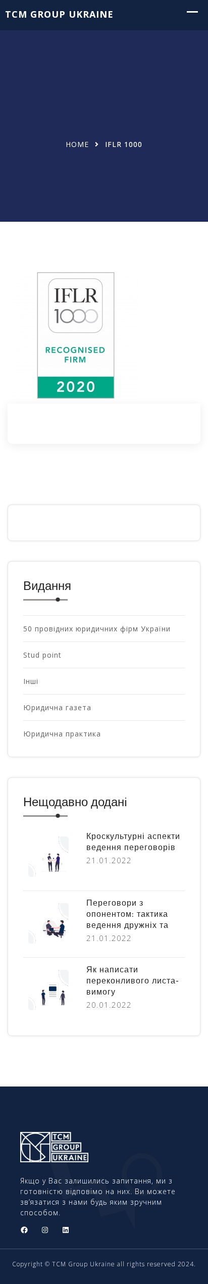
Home (77, 144)
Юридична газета (57, 707)
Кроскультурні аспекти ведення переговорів (133, 842)
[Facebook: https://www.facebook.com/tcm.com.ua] (24, 1230)
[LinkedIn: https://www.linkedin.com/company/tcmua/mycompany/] (66, 1230)
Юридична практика (62, 733)
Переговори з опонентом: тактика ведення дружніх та (127, 914)
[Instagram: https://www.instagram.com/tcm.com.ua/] (45, 1230)
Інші (30, 681)
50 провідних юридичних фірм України (97, 628)
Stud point (42, 655)
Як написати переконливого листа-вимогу (132, 981)
